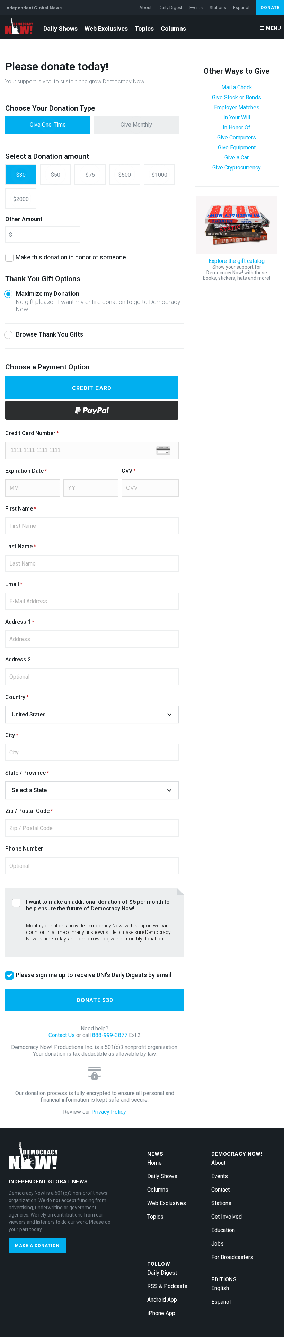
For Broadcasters (232, 1257)
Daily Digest (171, 7)
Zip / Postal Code (27, 811)
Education (223, 1230)
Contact (220, 1189)
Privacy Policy (108, 1112)
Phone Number (24, 848)
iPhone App (161, 1313)
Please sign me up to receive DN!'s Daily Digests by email (93, 975)
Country (15, 697)
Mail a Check (236, 87)
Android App (162, 1299)
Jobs (217, 1243)
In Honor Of (236, 127)
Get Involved (226, 1216)
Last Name (19, 546)
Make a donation (37, 1245)
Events (196, 7)
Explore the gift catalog (236, 269)
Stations (218, 7)
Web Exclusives (106, 28)
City (10, 735)
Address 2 (18, 659)
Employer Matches (236, 107)
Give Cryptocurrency (236, 167)
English (220, 1288)
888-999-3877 (109, 1035)
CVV (127, 471)
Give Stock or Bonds (236, 97)
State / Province (25, 773)
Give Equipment (237, 147)
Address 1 (18, 621)
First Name (19, 508)
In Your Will (236, 117)
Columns (173, 28)
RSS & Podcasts (167, 1286)
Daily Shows (60, 28)
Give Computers (236, 137)
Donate (270, 7)
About (145, 7)
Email (12, 584)
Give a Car (236, 157)
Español (241, 7)
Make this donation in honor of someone (71, 257)
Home (154, 1162)
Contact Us (61, 1035)
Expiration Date (24, 471)
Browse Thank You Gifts (49, 334)
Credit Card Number (30, 433)
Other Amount (23, 219)
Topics (144, 28)
